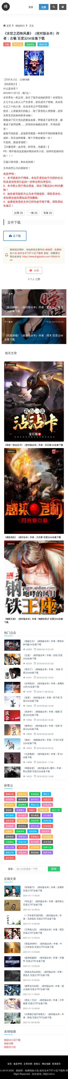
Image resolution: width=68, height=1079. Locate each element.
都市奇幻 (35, 799)
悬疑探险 (33, 831)
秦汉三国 (56, 810)
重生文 (46, 794)
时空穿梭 (47, 825)
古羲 (7, 44)
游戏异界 (35, 820)
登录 (31, 7)
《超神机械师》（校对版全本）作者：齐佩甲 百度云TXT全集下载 (43, 959)
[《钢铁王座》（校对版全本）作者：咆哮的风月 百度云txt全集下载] (34, 577)
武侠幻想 (47, 820)
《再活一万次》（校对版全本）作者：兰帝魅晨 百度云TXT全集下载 (43, 1001)
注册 (43, 7)
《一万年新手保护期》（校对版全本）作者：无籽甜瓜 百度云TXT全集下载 (42, 917)
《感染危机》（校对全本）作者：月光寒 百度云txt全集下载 (32, 537)
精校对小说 (10, 1046)
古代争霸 (35, 847)
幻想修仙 (10, 841)
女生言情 (47, 841)
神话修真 (10, 815)
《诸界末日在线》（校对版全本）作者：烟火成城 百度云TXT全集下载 (43, 987)
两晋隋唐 (35, 852)
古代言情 (22, 847)
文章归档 (28, 1063)
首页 (8, 25)
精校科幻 (20, 25)
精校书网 (8, 1043)
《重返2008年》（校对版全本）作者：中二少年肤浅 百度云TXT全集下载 (42, 945)
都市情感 (22, 799)
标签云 (37, 1063)
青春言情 (22, 794)
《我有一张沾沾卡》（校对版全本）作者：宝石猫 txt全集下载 (33, 444)
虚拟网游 (22, 804)
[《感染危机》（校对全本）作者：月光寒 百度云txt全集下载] (34, 490)
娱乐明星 (35, 841)
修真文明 (10, 852)
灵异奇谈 (10, 820)
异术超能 (47, 836)
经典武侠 (47, 804)
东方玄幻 (10, 857)
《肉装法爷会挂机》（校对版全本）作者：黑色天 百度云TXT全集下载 (43, 973)
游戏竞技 (22, 820)
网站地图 (46, 1063)
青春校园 (35, 794)
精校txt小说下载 (12, 1039)
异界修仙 (35, 836)
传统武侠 (22, 852)
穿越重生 (20, 810)
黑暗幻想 (43, 44)
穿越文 (32, 810)
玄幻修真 (47, 815)
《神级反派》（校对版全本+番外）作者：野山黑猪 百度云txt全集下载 (43, 769)
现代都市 (22, 815)
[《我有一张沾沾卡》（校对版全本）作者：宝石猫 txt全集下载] (34, 401)
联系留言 (56, 1063)
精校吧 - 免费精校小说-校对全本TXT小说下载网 (35, 251)
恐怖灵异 (45, 831)
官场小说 (22, 841)
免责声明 (17, 1063)
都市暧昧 (10, 799)
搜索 (53, 869)
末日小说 (18, 44)
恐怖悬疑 (10, 836)
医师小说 (47, 847)
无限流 (9, 831)
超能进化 (30, 44)
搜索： (11, 868)
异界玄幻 (22, 836)
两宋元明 (47, 852)
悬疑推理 (20, 831)
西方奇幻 (10, 804)
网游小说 (35, 804)
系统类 (9, 810)
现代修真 (35, 815)
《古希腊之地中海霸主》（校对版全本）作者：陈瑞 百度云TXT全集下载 (43, 1015)
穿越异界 (43, 810)
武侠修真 (10, 825)
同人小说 (10, 847)
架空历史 (22, 825)
